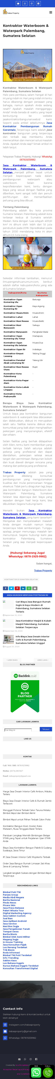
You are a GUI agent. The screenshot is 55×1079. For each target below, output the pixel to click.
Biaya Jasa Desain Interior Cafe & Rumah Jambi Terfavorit (27, 802)
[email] (18, 3)
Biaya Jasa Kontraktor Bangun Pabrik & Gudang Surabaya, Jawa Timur (27, 849)
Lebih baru (13, 660)
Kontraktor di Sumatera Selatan (21, 579)
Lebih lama (42, 660)
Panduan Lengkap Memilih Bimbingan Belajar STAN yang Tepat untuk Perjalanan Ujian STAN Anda (26, 838)
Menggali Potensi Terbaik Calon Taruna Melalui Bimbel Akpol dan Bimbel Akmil (26, 811)
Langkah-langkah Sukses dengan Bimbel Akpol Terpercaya (27, 874)
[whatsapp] (25, 3)
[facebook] (38, 3)
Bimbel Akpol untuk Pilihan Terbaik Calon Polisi (26, 819)
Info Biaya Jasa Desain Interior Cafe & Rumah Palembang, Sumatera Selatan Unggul (32, 639)
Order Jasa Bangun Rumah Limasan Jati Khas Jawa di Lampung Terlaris (26, 865)
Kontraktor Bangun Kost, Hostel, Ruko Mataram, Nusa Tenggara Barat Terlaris (22, 827)
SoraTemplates (22, 1065)
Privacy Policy (29, 1069)
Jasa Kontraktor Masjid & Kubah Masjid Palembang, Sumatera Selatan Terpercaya (33, 624)
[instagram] (31, 3)
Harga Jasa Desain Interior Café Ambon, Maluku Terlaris (27, 793)
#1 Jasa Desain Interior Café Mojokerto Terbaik (26, 857)
